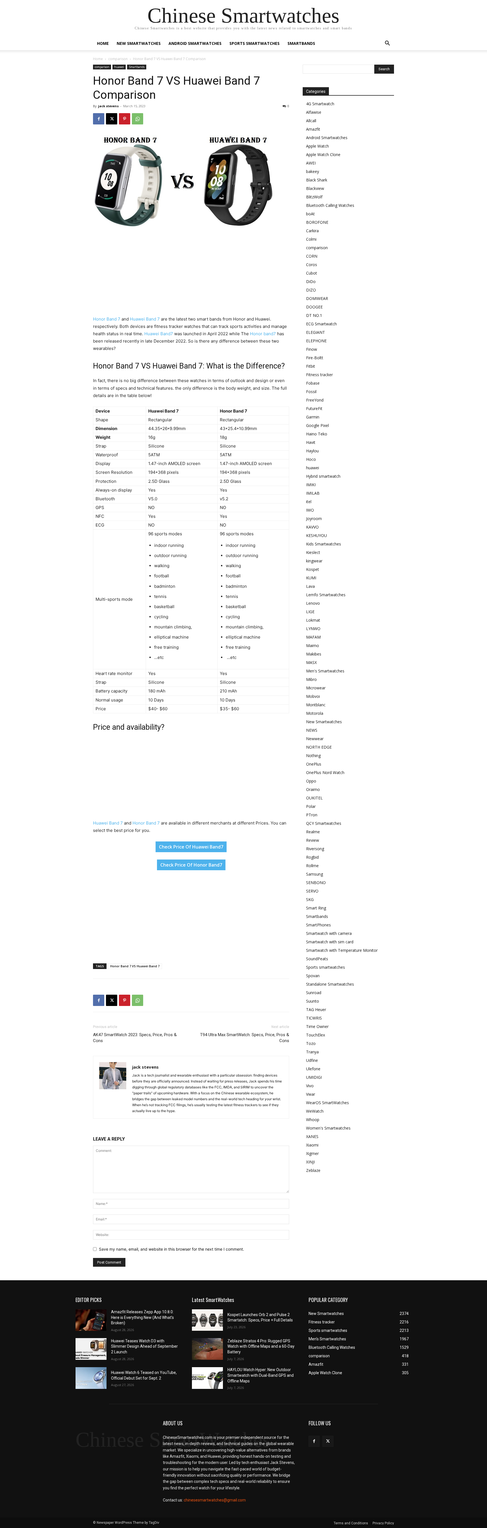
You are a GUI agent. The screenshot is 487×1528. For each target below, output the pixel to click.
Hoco (311, 459)
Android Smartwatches (195, 43)
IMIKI (311, 484)
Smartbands (301, 43)
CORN (311, 256)
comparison (118, 58)
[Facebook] (98, 118)
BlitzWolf (314, 197)
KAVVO (312, 527)
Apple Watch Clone (323, 154)
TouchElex (315, 1035)
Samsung (314, 874)
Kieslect (313, 552)
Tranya (312, 1052)
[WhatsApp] (137, 118)
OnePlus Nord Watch (325, 772)
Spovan (313, 975)
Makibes (313, 654)
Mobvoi (313, 696)
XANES (312, 1136)
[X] (111, 118)
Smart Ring (316, 908)
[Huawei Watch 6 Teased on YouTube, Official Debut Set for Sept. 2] (91, 1378)
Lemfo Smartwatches (326, 594)
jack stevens (108, 106)
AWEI (311, 163)
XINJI (310, 1162)
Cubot (311, 273)
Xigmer (312, 1153)
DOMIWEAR (317, 298)
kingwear (314, 561)
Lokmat (313, 620)
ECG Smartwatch (321, 323)
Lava (310, 586)
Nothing (313, 755)
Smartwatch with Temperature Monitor (342, 950)
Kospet (312, 569)
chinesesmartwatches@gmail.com (215, 1500)
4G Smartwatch (320, 103)
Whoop (312, 1119)
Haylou (312, 450)
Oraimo (313, 789)
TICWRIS (314, 1018)
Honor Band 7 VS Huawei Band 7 (135, 966)
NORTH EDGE (319, 747)
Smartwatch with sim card (329, 941)
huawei (119, 67)
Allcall (311, 120)
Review (312, 840)
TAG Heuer (316, 1009)
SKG (310, 899)
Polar (311, 806)
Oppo (311, 781)
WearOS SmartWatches (327, 1102)
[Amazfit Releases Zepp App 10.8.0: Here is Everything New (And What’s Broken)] (91, 1320)
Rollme (312, 865)
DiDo (311, 281)
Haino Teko (316, 434)
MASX (311, 662)
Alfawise (313, 112)
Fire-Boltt (314, 357)
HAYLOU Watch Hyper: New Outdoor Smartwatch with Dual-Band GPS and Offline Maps (260, 1375)
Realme (313, 831)
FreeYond (315, 400)
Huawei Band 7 (144, 319)
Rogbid (312, 857)
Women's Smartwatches (328, 1128)
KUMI (311, 577)
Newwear (315, 738)
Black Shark (316, 180)
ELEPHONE (316, 340)
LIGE (310, 611)
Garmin (312, 417)
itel (308, 501)
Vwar (310, 1094)
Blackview (315, 188)
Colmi (311, 239)
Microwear (316, 687)
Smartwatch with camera (329, 933)
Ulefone (313, 1068)
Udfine (312, 1060)
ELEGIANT (315, 332)
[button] (387, 44)
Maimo (312, 645)
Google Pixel (317, 425)
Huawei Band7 (158, 333)
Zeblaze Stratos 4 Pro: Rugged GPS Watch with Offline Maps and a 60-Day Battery (261, 1346)
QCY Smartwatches (323, 823)
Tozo (311, 1043)
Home (103, 43)
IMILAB (313, 493)
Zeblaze (313, 1170)
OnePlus (313, 764)
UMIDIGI (314, 1077)
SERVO (312, 891)
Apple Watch (317, 146)
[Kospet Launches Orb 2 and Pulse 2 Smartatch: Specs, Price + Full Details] (207, 1320)
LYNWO (313, 628)
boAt (310, 213)
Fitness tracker (319, 374)
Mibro (311, 679)
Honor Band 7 (106, 319)
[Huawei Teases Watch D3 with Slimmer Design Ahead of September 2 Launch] (91, 1349)
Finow (311, 349)
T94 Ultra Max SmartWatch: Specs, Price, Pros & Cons (244, 1037)
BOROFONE (317, 222)
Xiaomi (312, 1145)
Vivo (310, 1085)
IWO (310, 510)
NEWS (311, 730)
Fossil (311, 391)
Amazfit (313, 129)
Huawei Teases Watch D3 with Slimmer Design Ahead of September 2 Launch (144, 1346)
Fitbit (310, 366)
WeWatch (315, 1111)
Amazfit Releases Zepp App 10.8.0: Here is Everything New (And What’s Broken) (142, 1317)
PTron (311, 814)
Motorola (314, 713)
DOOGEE (314, 307)
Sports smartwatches (254, 43)
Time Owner (317, 1026)
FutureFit (314, 408)
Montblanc (316, 704)
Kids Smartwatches (323, 544)
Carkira (312, 230)
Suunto (312, 1001)
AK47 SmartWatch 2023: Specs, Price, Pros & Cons (135, 1037)
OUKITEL (314, 798)
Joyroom (314, 518)
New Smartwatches (139, 43)
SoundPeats (317, 958)
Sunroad (313, 992)
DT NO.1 (314, 315)
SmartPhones (318, 925)
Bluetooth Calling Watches (330, 205)
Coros (311, 264)
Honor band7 (263, 333)
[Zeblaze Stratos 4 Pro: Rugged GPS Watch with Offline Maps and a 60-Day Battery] (207, 1349)
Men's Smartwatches (325, 671)
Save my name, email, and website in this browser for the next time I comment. (171, 1249)
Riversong (315, 848)
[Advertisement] (191, 273)
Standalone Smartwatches (330, 984)
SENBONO (316, 882)
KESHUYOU (316, 535)
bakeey (312, 171)
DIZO (311, 290)
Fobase (313, 383)
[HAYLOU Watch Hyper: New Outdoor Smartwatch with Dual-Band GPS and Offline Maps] (207, 1378)
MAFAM (313, 637)
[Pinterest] (124, 118)
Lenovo (313, 603)
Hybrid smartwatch (323, 476)
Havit (310, 442)
